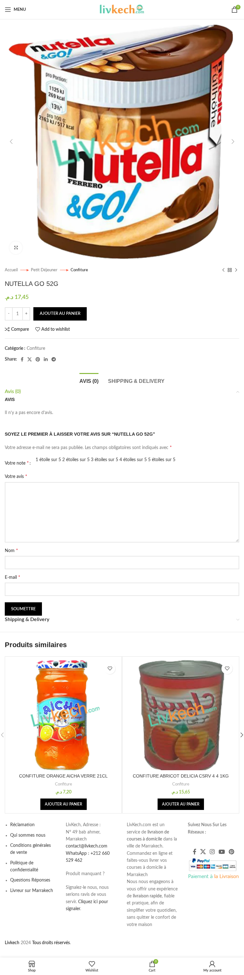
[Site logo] (122, 9)
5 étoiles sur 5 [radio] (161, 460)
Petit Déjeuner (44, 270)
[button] (63, 804)
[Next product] (236, 270)
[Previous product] (223, 270)
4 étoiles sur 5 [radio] (133, 460)
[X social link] (29, 359)
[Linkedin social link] (46, 359)
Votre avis (16, 476)
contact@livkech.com (86, 846)
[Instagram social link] (212, 851)
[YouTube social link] (222, 851)
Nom (11, 550)
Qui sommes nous (27, 835)
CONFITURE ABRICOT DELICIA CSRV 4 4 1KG (181, 775)
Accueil (12, 270)
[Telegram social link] (54, 359)
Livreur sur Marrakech (31, 891)
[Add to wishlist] (109, 668)
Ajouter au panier (60, 314)
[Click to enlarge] (16, 247)
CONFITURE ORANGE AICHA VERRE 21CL (63, 775)
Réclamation (22, 825)
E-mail (12, 577)
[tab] (88, 380)
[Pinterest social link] (38, 359)
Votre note (17, 463)
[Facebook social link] (22, 359)
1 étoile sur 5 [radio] (48, 460)
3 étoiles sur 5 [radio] (104, 460)
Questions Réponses (30, 880)
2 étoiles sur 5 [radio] (76, 460)
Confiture (79, 270)
